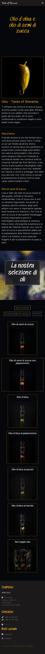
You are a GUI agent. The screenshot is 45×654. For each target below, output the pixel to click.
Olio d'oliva (22, 308)
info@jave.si (9, 624)
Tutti (37, 314)
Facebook (7, 634)
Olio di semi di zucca (17, 314)
